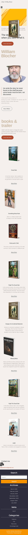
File (14, 521)
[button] (14, 7)
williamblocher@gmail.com (7, 467)
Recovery (14, 523)
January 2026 (14, 493)
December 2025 (14, 496)
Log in (14, 511)
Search (14, 481)
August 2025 (14, 500)
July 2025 (14, 502)
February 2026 (14, 491)
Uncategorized (14, 526)
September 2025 (14, 498)
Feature (14, 519)
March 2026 (14, 489)
